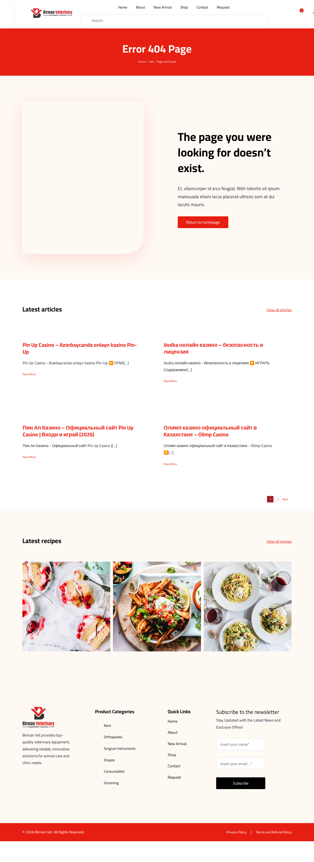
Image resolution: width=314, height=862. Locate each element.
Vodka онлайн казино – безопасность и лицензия (213, 348)
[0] (299, 13)
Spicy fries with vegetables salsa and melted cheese (157, 599)
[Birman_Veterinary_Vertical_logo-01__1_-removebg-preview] (51, 9)
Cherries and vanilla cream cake (66, 602)
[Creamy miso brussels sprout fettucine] (248, 606)
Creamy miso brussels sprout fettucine (247, 599)
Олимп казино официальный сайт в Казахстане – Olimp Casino (210, 431)
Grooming (111, 782)
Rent (107, 725)
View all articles (279, 309)
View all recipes (279, 541)
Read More (29, 374)
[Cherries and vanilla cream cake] (66, 606)
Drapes (109, 760)
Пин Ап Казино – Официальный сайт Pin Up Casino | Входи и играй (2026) (78, 431)
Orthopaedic (113, 737)
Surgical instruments (120, 748)
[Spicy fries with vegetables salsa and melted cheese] (157, 606)
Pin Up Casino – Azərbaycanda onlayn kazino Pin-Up (80, 348)
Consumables (114, 771)
